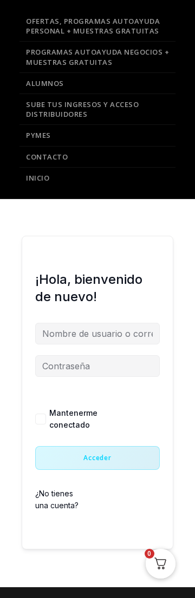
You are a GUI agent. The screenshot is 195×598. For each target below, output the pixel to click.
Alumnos (45, 83)
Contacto (47, 157)
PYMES (38, 135)
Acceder (97, 457)
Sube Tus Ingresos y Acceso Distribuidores (82, 109)
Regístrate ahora (121, 500)
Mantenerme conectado (73, 418)
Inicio (37, 178)
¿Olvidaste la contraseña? (129, 419)
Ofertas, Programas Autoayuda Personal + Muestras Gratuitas (93, 26)
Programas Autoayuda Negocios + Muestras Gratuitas (97, 57)
